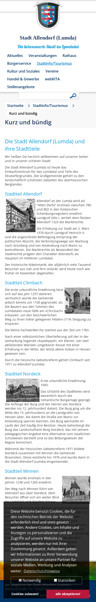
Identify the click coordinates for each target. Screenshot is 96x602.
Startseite (15, 105)
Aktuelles (15, 55)
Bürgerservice (19, 63)
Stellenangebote (21, 86)
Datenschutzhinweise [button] (42, 571)
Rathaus (69, 55)
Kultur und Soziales (23, 71)
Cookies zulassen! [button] (25, 594)
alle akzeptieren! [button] (68, 594)
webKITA (52, 79)
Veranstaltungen (43, 55)
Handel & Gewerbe (23, 79)
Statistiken (66, 580)
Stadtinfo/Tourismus (54, 63)
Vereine (52, 71)
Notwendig (31, 580)
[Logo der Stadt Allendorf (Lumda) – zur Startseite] (48, 17)
